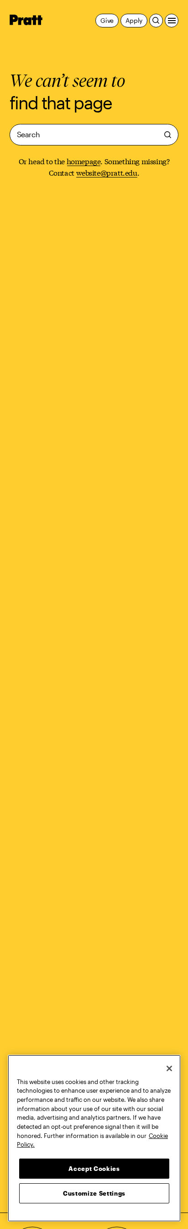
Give (107, 20)
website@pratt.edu (106, 172)
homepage (84, 161)
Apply (133, 20)
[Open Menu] (171, 20)
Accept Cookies (94, 1168)
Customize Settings (94, 1193)
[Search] (156, 20)
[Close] (169, 1068)
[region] (94, 1138)
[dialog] (94, 134)
